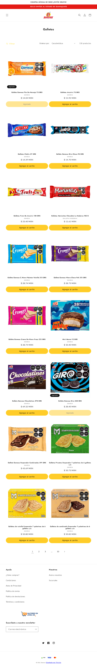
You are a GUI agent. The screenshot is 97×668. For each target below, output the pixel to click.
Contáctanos (11, 580)
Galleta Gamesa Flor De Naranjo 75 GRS (26, 92)
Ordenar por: (44, 43)
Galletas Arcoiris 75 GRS (69, 92)
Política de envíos (13, 591)
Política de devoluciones (15, 596)
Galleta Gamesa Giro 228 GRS (70, 401)
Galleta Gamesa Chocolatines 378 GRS (27, 401)
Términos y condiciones (15, 602)
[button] (7, 15)
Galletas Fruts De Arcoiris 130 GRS (27, 216)
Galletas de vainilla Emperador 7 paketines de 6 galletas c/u (27, 528)
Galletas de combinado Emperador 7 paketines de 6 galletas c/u (70, 528)
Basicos (43, 662)
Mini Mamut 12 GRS (70, 339)
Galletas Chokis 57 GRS (27, 154)
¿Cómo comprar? (12, 575)
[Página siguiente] (64, 551)
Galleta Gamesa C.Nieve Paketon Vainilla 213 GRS (27, 278)
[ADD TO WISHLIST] (8, 51)
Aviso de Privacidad (13, 586)
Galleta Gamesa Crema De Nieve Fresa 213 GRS (27, 339)
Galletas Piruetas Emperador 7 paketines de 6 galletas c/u (70, 464)
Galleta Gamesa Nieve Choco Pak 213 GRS (70, 278)
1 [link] (32, 551)
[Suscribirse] (35, 629)
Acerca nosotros (55, 575)
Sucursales (53, 580)
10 (58, 552)
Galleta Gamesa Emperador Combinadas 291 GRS (27, 463)
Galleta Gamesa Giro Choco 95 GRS (70, 154)
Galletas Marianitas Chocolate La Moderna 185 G (70, 216)
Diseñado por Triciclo (53, 662)
